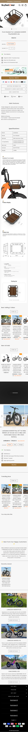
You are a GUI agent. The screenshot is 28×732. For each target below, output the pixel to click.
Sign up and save (13, 696)
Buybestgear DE (14, 700)
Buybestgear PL (14, 715)
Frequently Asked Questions (14, 89)
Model (4, 44)
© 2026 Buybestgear (14, 730)
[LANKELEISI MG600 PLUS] (14, 600)
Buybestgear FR (14, 705)
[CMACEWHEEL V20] (14, 662)
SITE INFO (14, 686)
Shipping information (14, 86)
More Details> (13, 620)
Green (9, 444)
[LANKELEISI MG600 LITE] (14, 631)
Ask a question (14, 92)
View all (14, 311)
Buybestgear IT (14, 710)
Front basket (11, 43)
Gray (15, 444)
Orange (21, 444)
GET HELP (13, 693)
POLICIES (13, 689)
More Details (14, 397)
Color (4, 445)
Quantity (5, 48)
